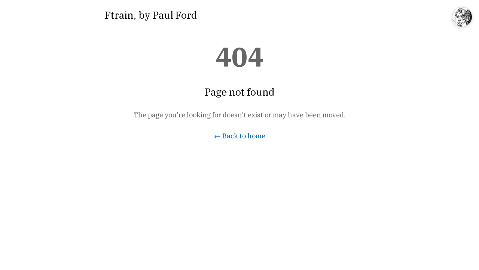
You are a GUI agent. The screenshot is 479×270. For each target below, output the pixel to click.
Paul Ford (175, 14)
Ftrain (119, 14)
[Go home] (462, 17)
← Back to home (239, 136)
